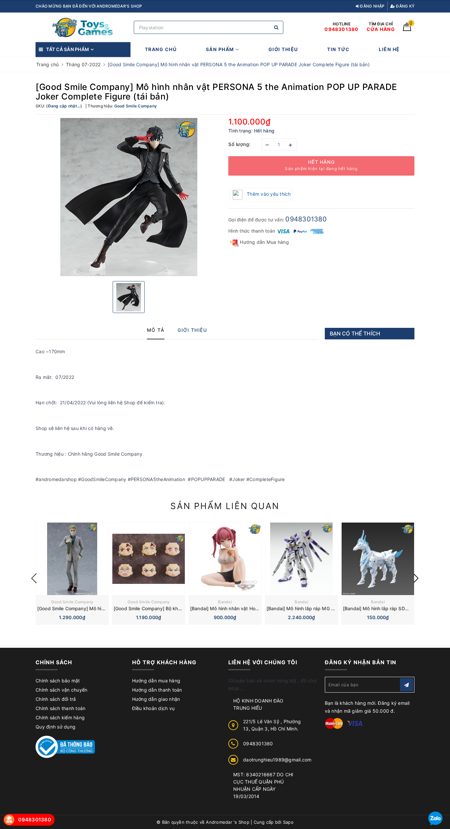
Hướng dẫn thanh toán (157, 690)
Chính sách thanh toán (60, 708)
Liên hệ (389, 49)
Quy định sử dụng (55, 726)
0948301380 (306, 219)
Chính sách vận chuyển (61, 690)
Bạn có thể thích (355, 333)
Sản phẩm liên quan (224, 506)
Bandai (225, 601)
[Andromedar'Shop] (83, 27)
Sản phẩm (221, 49)
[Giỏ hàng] (407, 29)
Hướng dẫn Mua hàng (264, 242)
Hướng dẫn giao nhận (156, 699)
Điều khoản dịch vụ (153, 708)
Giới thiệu (283, 49)
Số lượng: (239, 144)
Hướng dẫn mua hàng (156, 680)
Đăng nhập (372, 6)
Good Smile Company (72, 601)
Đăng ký (404, 6)
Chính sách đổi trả (56, 699)
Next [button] (416, 578)
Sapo (288, 822)
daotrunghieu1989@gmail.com (277, 759)
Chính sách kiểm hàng (60, 717)
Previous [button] (34, 578)
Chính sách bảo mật (58, 680)
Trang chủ (161, 49)
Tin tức (338, 49)
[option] (129, 197)
